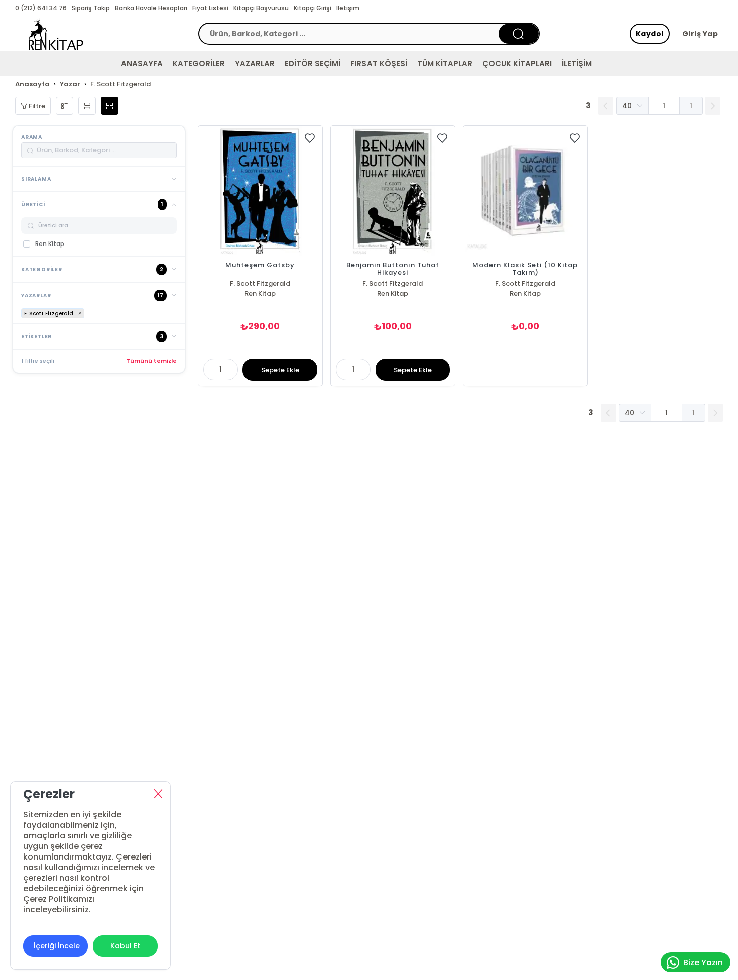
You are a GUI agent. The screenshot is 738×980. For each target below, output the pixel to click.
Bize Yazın (703, 962)
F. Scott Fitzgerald (260, 283)
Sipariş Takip (91, 8)
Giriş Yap (700, 34)
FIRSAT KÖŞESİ (378, 63)
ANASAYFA (142, 63)
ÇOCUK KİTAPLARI (517, 63)
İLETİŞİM (577, 63)
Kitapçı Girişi (312, 8)
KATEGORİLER (199, 63)
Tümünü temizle (151, 361)
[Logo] (56, 33)
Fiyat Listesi (210, 8)
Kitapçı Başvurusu (261, 8)
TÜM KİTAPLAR (444, 63)
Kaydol (650, 34)
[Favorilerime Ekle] (310, 138)
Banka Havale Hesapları (151, 8)
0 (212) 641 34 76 (41, 8)
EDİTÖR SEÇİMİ (312, 63)
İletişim (347, 8)
